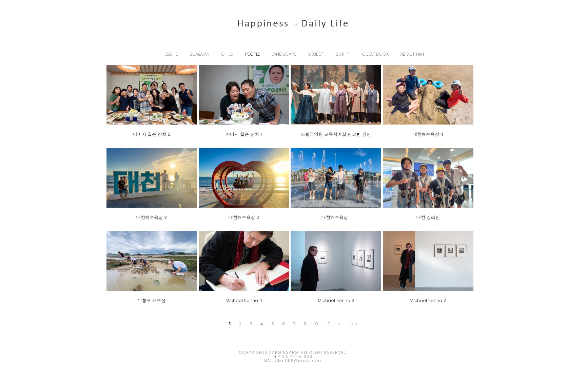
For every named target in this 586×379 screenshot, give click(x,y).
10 (328, 324)
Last (353, 324)
